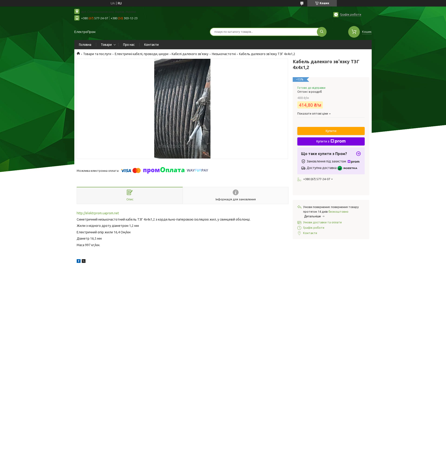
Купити (331, 131)
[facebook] (79, 262)
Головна (85, 44)
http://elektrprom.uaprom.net (98, 213)
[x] (83, 262)
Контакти (151, 44)
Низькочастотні (224, 54)
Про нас (129, 44)
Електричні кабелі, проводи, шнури (141, 54)
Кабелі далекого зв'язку (190, 54)
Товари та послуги (97, 54)
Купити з (322, 141)
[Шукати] (322, 32)
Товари (106, 44)
